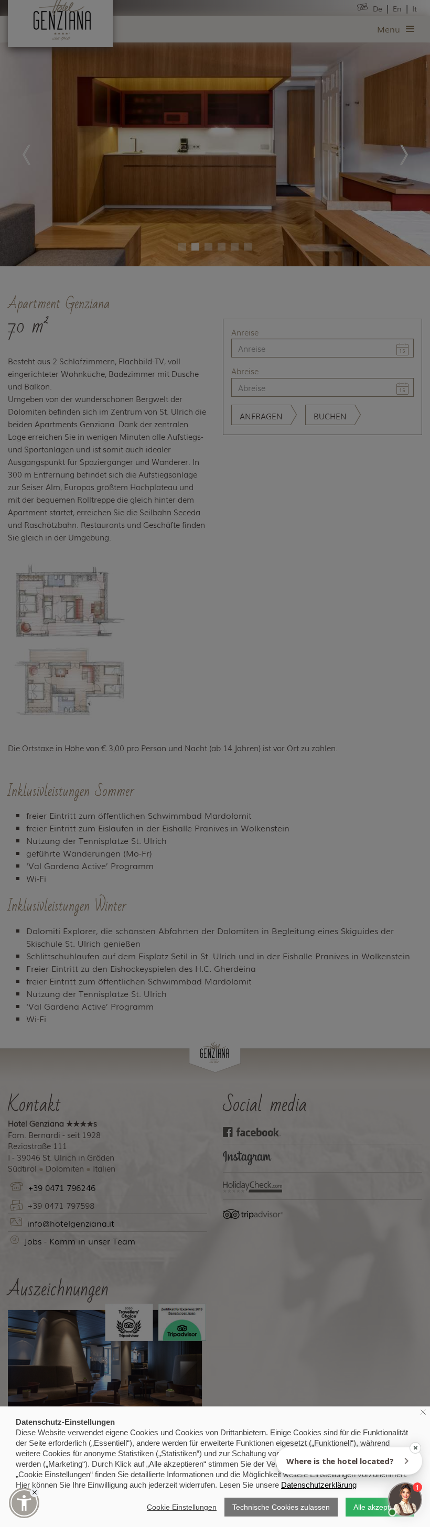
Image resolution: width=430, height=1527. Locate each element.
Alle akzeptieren (379, 1507)
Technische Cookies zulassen (281, 1507)
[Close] (34, 1492)
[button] (24, 1503)
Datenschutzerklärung (319, 1484)
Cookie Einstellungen (182, 1507)
